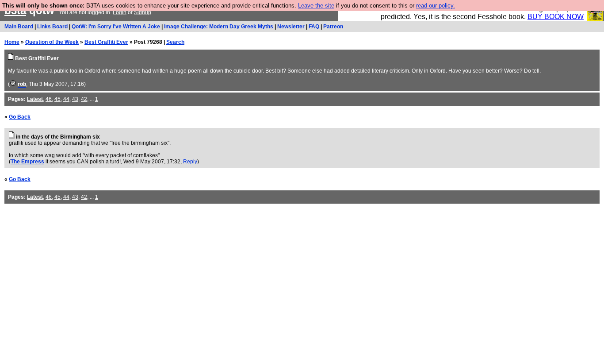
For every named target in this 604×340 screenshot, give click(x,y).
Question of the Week (52, 42)
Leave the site (316, 5)
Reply (190, 161)
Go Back (20, 117)
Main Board (18, 26)
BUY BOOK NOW (556, 16)
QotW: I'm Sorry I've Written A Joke (116, 26)
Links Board (52, 26)
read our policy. (435, 5)
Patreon (333, 26)
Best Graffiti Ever (106, 42)
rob (22, 84)
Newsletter (291, 26)
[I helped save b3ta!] (13, 84)
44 (66, 99)
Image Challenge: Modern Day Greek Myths (218, 26)
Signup (142, 12)
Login (119, 12)
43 (75, 99)
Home (11, 42)
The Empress (27, 161)
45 (57, 99)
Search (175, 42)
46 (49, 99)
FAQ (314, 26)
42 (84, 99)
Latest (35, 99)
